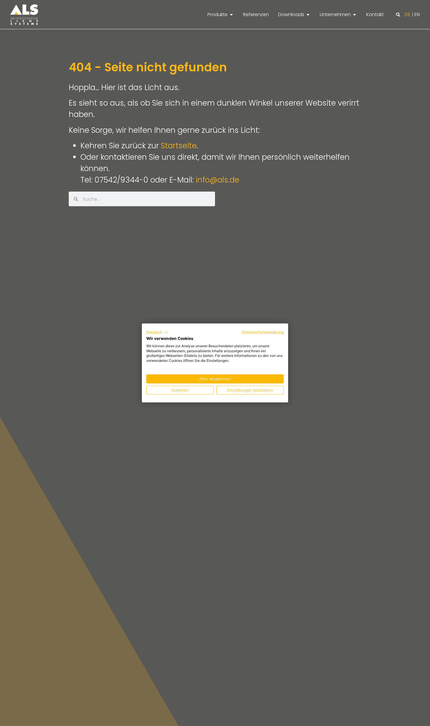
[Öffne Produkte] (231, 14)
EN (417, 14)
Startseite (179, 145)
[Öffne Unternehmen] (354, 14)
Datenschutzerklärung (263, 332)
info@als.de (217, 180)
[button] (398, 14)
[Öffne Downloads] (308, 14)
